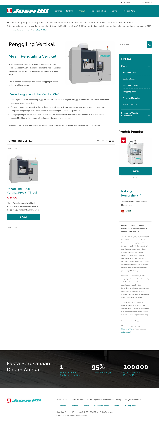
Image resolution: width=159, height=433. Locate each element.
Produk (82, 11)
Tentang (69, 11)
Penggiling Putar (129, 92)
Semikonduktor (129, 79)
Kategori (20, 30)
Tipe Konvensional (130, 104)
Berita (115, 11)
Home (13, 30)
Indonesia (148, 2)
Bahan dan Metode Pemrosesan (129, 114)
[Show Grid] (110, 140)
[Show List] (113, 140)
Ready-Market (81, 415)
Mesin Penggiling (126, 329)
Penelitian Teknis (98, 11)
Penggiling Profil (129, 72)
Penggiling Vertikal (39, 30)
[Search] (149, 44)
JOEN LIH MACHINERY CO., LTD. (84, 412)
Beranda (58, 11)
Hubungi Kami (129, 11)
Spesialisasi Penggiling (131, 98)
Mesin (28, 30)
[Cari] (119, 2)
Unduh (128, 211)
